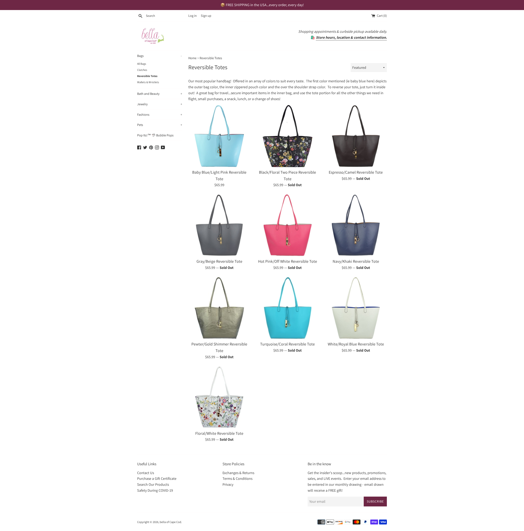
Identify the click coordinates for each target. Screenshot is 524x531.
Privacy (227, 484)
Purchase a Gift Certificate (156, 478)
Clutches (142, 70)
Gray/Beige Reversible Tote (219, 261)
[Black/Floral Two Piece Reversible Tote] (287, 136)
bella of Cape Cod (170, 522)
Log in (192, 15)
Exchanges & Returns (238, 472)
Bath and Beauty (159, 94)
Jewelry (159, 104)
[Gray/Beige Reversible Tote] (219, 225)
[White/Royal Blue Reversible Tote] (356, 308)
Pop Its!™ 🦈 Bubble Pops (155, 135)
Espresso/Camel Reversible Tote (356, 172)
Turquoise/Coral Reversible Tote (287, 344)
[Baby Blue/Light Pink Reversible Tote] (219, 136)
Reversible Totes (147, 76)
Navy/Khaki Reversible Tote (356, 261)
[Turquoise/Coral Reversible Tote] (287, 308)
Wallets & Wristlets (148, 82)
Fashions (159, 114)
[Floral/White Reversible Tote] (219, 397)
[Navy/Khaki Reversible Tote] (356, 225)
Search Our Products (153, 484)
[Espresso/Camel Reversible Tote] (356, 136)
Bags (159, 56)
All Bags (141, 64)
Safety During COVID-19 (155, 490)
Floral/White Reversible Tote (219, 433)
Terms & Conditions (237, 478)
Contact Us (145, 472)
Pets (159, 125)
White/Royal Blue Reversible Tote (356, 344)
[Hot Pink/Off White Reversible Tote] (287, 225)
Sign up (206, 15)
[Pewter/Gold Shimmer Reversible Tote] (219, 308)
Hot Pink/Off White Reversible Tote (287, 261)
